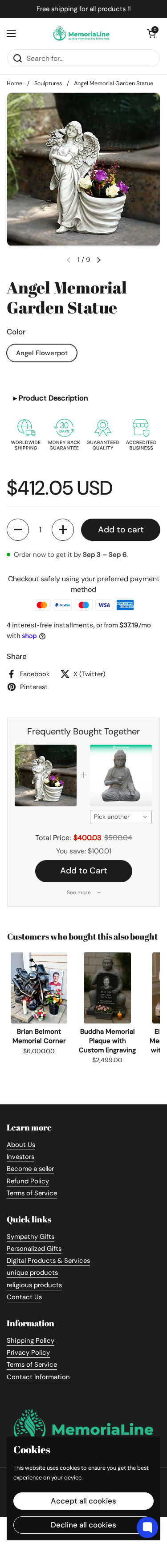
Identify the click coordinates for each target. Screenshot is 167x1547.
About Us (21, 1144)
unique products (32, 1272)
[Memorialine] (81, 33)
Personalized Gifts (34, 1248)
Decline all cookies (83, 1525)
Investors (20, 1156)
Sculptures (48, 83)
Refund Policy (28, 1181)
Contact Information (38, 1376)
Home (14, 83)
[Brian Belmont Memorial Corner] (39, 987)
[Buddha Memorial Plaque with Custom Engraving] (107, 987)
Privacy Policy (28, 1352)
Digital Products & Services (48, 1260)
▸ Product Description (50, 398)
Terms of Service (32, 1193)
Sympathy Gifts (30, 1236)
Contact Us (24, 1297)
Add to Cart (83, 870)
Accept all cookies (83, 1501)
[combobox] (121, 817)
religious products (34, 1285)
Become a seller (30, 1168)
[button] (18, 530)
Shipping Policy (30, 1340)
